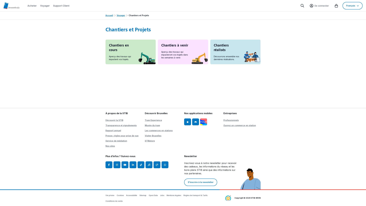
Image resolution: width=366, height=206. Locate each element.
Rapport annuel (113, 130)
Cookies (120, 195)
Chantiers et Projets (139, 15)
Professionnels (231, 120)
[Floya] (203, 121)
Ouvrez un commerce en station (239, 125)
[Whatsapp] (165, 164)
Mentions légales (174, 195)
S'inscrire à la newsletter (200, 182)
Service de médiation (116, 141)
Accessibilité (131, 195)
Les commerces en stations (159, 130)
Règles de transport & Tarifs (195, 195)
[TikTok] (141, 164)
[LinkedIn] (133, 164)
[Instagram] (117, 164)
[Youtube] (125, 164)
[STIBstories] (157, 164)
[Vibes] (149, 164)
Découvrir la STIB (114, 120)
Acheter (32, 5)
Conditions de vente (114, 201)
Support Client (61, 5)
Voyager (45, 5)
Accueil (109, 15)
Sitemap (142, 195)
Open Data (153, 195)
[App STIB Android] (195, 121)
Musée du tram (152, 125)
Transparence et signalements (121, 125)
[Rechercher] (302, 6)
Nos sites (110, 146)
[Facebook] (109, 164)
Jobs (162, 195)
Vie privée (110, 195)
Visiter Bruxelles (153, 135)
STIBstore (150, 141)
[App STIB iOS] (187, 121)
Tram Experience (153, 120)
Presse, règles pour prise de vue (122, 135)
